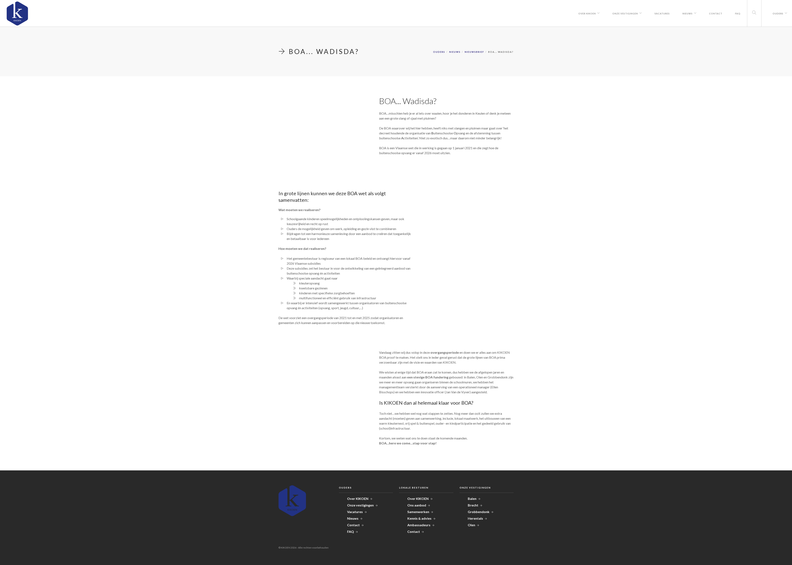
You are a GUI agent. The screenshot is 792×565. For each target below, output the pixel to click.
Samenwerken (418, 512)
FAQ (737, 13)
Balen (472, 498)
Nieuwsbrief (474, 52)
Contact (715, 13)
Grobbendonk (478, 512)
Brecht (473, 505)
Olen (471, 525)
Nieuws (687, 13)
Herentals (475, 518)
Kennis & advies (419, 518)
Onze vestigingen (625, 13)
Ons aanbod (416, 505)
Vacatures (662, 13)
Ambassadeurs (418, 525)
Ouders (778, 13)
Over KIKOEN (587, 13)
